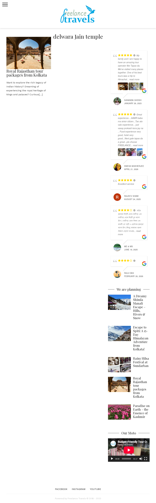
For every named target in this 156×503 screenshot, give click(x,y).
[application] (129, 450)
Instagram (78, 489)
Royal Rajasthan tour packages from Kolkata (26, 73)
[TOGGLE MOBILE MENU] (5, 4)
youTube (95, 489)
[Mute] (140, 458)
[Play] (111, 458)
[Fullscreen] (145, 458)
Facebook (61, 489)
